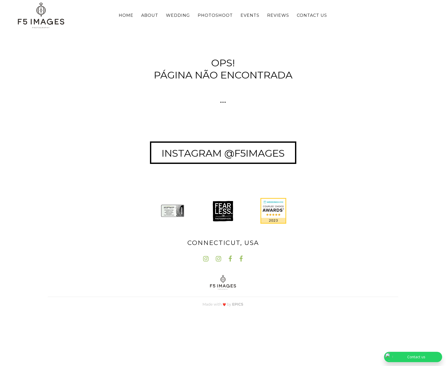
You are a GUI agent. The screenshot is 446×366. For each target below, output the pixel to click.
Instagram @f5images (223, 153)
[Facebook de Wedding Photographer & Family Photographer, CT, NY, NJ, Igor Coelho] (230, 258)
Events (250, 15)
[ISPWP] (172, 210)
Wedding (178, 15)
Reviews (278, 15)
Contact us (312, 15)
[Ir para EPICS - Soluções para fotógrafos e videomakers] (223, 304)
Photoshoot (215, 15)
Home (126, 15)
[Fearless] (223, 210)
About (149, 15)
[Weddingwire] (273, 210)
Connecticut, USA (223, 242)
